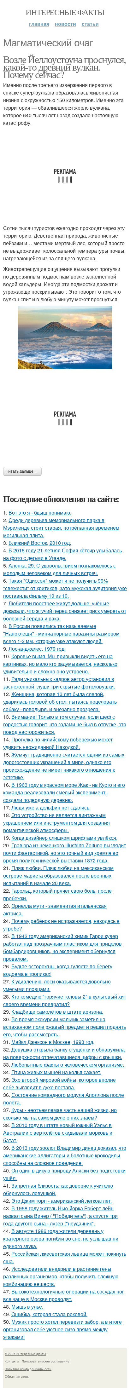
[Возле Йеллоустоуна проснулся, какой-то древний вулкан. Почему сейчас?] (65, 337)
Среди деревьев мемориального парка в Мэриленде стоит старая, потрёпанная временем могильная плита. (61, 527)
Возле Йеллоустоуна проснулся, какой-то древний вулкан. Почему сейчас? (64, 66)
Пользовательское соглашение (45, 1361)
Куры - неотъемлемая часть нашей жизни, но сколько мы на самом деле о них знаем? (60, 1113)
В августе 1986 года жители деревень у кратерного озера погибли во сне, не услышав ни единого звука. (60, 1238)
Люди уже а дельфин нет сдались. (51, 807)
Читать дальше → (22, 471)
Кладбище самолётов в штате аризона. (57, 1011)
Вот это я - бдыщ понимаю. (40, 512)
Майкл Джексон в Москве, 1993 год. (52, 1041)
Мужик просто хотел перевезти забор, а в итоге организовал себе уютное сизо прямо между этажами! (62, 1329)
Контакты (12, 1361)
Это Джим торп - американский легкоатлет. (61, 1200)
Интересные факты (65, 12)
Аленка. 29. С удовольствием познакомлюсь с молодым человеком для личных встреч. (59, 569)
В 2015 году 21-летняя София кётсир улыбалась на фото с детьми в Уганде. (62, 554)
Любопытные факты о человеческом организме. (67, 1064)
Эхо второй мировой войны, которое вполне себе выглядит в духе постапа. (59, 1083)
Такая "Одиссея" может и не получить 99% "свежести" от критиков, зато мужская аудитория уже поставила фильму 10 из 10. (65, 588)
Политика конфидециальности (28, 1369)
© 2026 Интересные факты (25, 1353)
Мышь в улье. (27, 1306)
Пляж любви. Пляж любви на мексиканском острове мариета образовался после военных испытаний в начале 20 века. (58, 875)
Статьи (90, 23)
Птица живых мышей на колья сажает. (56, 1072)
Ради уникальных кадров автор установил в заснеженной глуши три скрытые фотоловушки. (59, 682)
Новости (65, 23)
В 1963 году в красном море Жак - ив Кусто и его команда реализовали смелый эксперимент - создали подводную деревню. (64, 792)
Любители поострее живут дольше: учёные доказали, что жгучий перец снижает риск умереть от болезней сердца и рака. (64, 611)
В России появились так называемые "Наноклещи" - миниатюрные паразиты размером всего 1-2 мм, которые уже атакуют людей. (61, 633)
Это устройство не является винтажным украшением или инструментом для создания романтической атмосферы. (56, 822)
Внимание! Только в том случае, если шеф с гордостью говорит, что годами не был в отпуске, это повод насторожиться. (64, 724)
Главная (39, 23)
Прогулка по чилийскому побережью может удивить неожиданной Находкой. (58, 743)
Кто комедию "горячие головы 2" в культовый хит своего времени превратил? (64, 1000)
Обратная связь (17, 1376)
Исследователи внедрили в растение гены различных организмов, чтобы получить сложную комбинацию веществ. (60, 1276)
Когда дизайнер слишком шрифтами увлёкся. (64, 837)
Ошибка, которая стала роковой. (49, 1314)
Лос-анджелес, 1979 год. (37, 648)
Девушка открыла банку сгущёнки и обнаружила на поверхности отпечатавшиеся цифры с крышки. (64, 1053)
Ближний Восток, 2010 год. (40, 542)
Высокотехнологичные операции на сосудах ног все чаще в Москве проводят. (63, 1295)
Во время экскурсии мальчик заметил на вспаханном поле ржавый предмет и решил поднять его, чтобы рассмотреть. (64, 1027)
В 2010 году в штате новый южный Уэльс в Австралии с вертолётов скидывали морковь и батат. (57, 1132)
